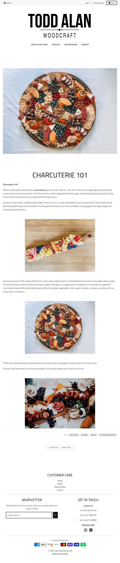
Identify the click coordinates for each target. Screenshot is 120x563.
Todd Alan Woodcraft (63, 550)
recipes (93, 435)
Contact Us (88, 505)
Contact (60, 489)
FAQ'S (60, 483)
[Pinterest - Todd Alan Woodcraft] (91, 530)
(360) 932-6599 (88, 524)
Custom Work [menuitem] (70, 44)
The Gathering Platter (107, 435)
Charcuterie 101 (60, 175)
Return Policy (60, 486)
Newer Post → (67, 447)
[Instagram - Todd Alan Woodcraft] (85, 530)
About (60, 480)
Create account (98, 3)
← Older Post (52, 447)
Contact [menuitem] (85, 44)
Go (55, 515)
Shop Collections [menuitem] (39, 44)
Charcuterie (73, 435)
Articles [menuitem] (56, 44)
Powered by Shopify (60, 553)
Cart (113, 3)
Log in (87, 3)
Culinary (84, 435)
